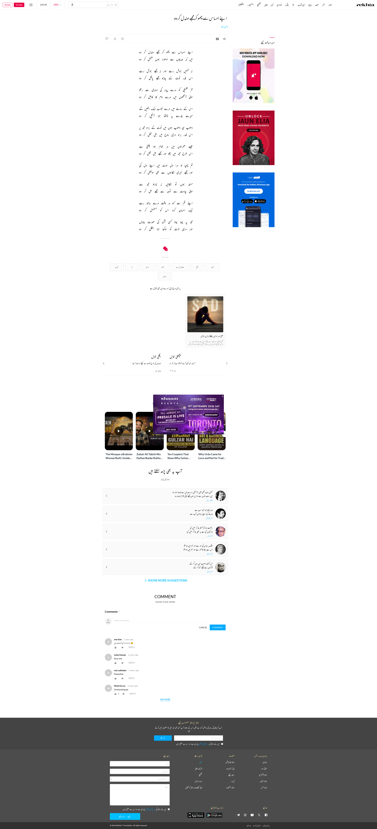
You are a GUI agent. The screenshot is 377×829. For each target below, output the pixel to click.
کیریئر (233, 781)
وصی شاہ (224, 26)
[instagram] (245, 814)
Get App (19, 5)
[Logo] (365, 5)
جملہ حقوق (249, 826)
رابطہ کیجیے (231, 775)
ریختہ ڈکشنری (263, 775)
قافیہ (265, 4)
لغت (317, 4)
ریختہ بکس (264, 787)
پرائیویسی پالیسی (204, 743)
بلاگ (287, 4)
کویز (272, 4)
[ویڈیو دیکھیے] (217, 39)
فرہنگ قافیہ (198, 768)
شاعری (279, 4)
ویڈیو (310, 4)
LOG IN (43, 4)
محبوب (116, 267)
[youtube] (252, 814)
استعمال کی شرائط (257, 826)
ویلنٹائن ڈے (180, 267)
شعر (323, 4)
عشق (197, 267)
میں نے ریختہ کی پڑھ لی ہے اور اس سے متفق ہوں (197, 743)
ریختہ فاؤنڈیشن (230, 762)
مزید (233, 4)
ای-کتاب (301, 4)
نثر (293, 4)
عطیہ (200, 762)
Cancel (203, 627)
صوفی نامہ (264, 768)
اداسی (147, 267)
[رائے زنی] (122, 39)
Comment (217, 627)
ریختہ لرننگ (263, 781)
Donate (7, 5)
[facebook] (266, 814)
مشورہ (162, 267)
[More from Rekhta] (31, 4)
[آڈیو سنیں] (224, 39)
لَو (132, 267)
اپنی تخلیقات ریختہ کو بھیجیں (193, 787)
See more (165, 699)
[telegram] (238, 814)
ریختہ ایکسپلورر (230, 787)
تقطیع (259, 4)
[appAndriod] (214, 815)
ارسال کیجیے (122, 816)
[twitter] (259, 814)
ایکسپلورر (250, 4)
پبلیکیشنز (241, 4)
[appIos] (195, 815)
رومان (164, 276)
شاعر (330, 4)
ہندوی (265, 762)
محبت (212, 267)
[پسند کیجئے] (106, 39)
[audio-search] (72, 4)
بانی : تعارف (230, 768)
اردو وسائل (198, 781)
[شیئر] (115, 39)
